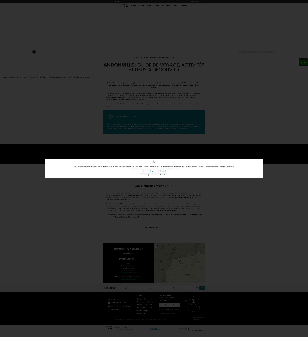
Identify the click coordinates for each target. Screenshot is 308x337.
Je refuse (144, 174)
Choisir (153, 174)
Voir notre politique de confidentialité (154, 171)
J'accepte (162, 174)
